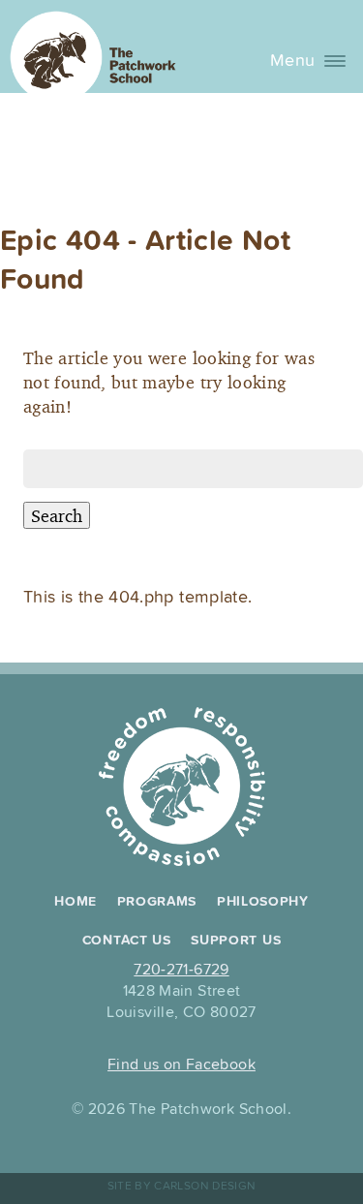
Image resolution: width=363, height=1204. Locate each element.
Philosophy (263, 902)
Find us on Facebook (181, 1065)
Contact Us (126, 940)
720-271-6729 (181, 970)
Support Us (236, 940)
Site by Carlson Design (182, 1186)
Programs (157, 902)
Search (56, 515)
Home (75, 902)
